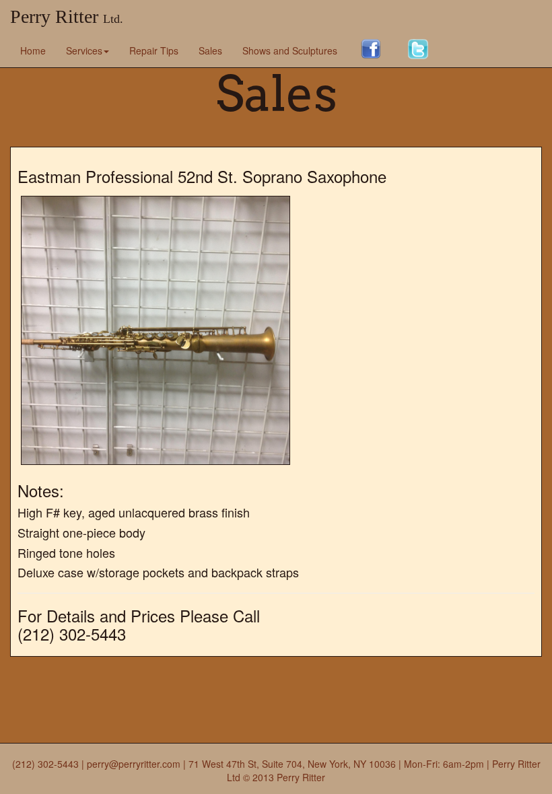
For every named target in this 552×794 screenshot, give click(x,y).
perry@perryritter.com (133, 763)
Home (33, 50)
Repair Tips (153, 50)
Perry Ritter (66, 16)
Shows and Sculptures (289, 50)
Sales (210, 50)
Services (84, 50)
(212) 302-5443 (45, 763)
